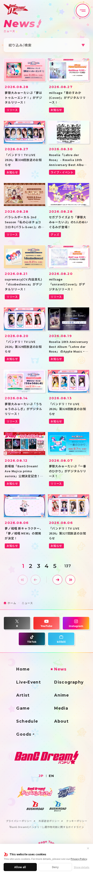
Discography (69, 682)
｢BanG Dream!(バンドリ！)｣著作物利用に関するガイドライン (46, 827)
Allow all (20, 867)
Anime (61, 695)
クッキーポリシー (76, 821)
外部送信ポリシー (49, 821)
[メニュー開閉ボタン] (82, 10)
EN (51, 775)
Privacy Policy (79, 859)
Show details (81, 867)
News (60, 669)
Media (61, 708)
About (61, 721)
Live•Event (28, 682)
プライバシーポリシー (19, 821)
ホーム (11, 603)
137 (67, 566)
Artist (23, 695)
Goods (23, 734)
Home (23, 669)
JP (41, 775)
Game (23, 708)
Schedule (27, 721)
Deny (55, 867)
